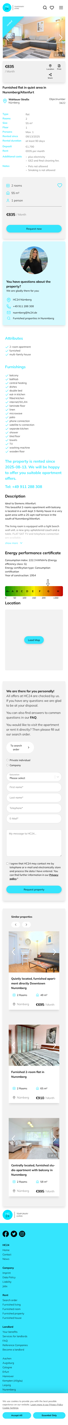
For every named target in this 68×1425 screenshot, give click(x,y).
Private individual (20, 760)
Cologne (7, 1367)
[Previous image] (7, 37)
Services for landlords (15, 1336)
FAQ (33, 717)
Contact (7, 1254)
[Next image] (60, 37)
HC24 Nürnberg (22, 299)
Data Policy (9, 1277)
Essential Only (49, 1415)
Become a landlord (13, 1349)
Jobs (5, 1286)
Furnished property (13, 1313)
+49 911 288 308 (23, 306)
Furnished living (12, 1304)
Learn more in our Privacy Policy (47, 1404)
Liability (7, 1281)
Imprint (7, 1272)
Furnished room (12, 1309)
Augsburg (8, 1362)
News (6, 1258)
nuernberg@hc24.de (25, 312)
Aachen (7, 1358)
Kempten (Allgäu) (13, 1380)
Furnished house (12, 1317)
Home (6, 1250)
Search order (10, 1300)
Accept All (16, 1415)
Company (15, 765)
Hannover (8, 1376)
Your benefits (10, 1331)
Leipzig (7, 1385)
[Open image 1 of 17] (34, 37)
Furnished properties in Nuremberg (33, 318)
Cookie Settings (11, 1407)
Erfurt (6, 1371)
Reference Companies (15, 1345)
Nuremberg (9, 1389)
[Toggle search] (44, 7)
